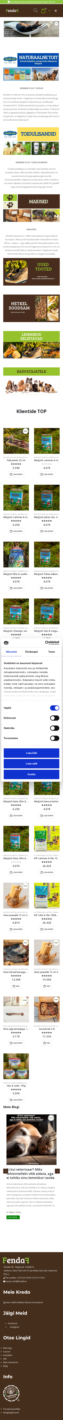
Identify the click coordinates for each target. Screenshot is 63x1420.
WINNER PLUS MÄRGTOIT (27, 514)
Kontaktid (7, 1355)
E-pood (6, 1351)
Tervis (18, 1212)
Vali (18, 986)
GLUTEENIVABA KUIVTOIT (43, 855)
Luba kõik (31, 753)
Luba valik (31, 763)
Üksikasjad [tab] (31, 651)
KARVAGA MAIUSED (10, 969)
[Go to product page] (16, 441)
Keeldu (32, 774)
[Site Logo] (12, 10)
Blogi (5, 1366)
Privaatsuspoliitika (11, 1409)
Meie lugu (7, 1348)
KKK (5, 1358)
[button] (35, 10)
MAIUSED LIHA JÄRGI (25, 457)
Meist (11, 1212)
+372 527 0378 (24, 1277)
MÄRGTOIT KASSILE (9, 1083)
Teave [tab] (51, 651)
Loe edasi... (13, 1217)
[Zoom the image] (31, 54)
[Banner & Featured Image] (31, 271)
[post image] (31, 1139)
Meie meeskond (10, 1362)
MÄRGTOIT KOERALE (41, 457)
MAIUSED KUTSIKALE (10, 457)
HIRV (5, 1026)
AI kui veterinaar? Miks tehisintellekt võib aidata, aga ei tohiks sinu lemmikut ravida (30, 1173)
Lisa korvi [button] (17, 474)
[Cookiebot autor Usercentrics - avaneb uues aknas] (45, 643)
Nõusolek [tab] (11, 651)
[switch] (54, 718)
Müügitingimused (11, 1412)
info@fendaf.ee (20, 1281)
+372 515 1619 (38, 1277)
